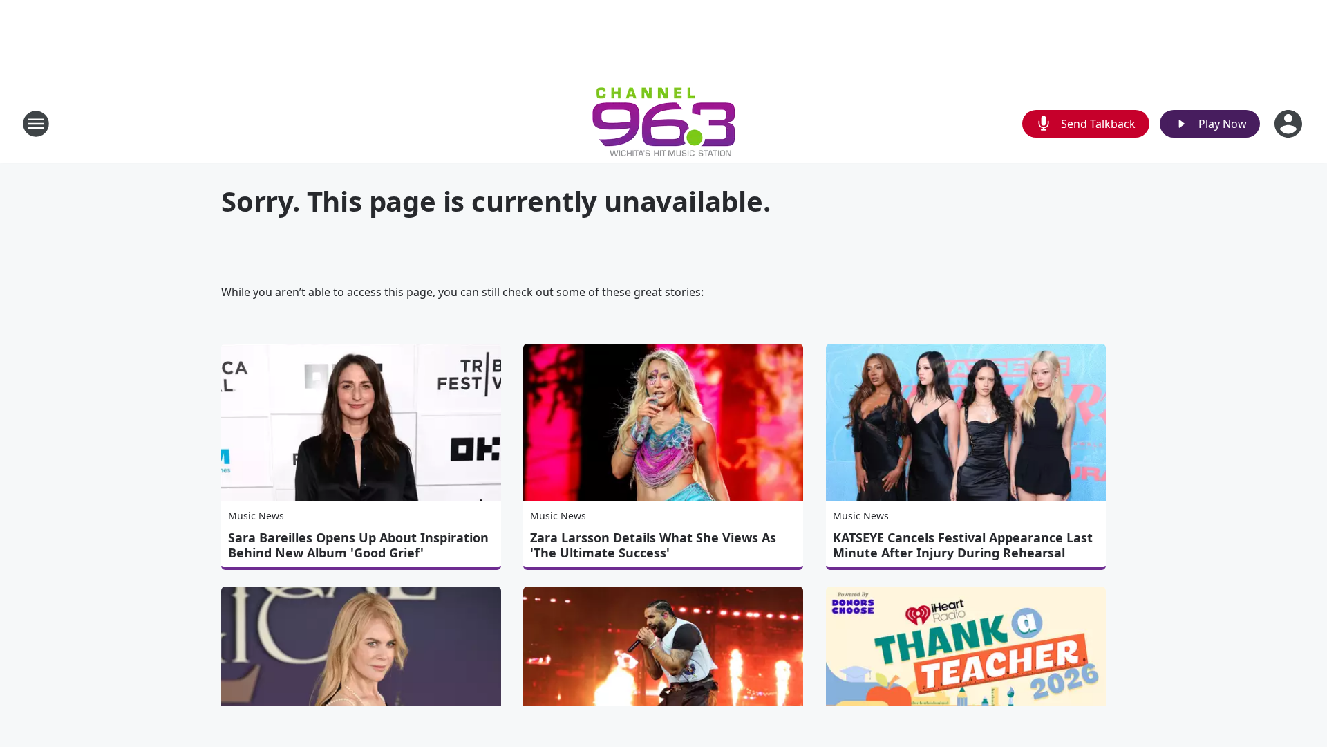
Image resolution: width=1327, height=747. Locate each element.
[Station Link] (663, 123)
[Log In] (1289, 124)
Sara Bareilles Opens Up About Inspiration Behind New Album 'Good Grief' (358, 545)
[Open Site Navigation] (36, 124)
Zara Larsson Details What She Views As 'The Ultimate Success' (653, 545)
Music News (256, 515)
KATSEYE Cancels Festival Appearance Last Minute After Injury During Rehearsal (963, 545)
